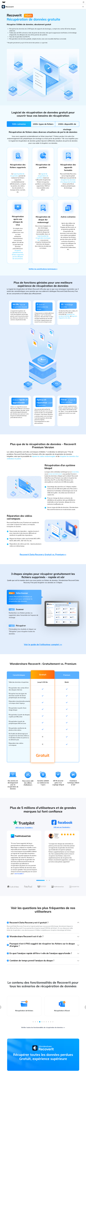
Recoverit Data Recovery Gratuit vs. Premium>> (43, 554)
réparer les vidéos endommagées (43, 456)
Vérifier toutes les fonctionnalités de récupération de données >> (43, 1027)
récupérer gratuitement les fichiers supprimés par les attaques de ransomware (18, 254)
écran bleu (75, 472)
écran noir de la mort (55, 474)
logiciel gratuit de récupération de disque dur (43, 238)
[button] (36, 880)
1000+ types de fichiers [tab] (43, 124)
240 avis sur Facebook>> (62, 827)
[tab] (24, 597)
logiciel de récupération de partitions (42, 176)
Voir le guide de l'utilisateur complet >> (43, 644)
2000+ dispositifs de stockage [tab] (67, 126)
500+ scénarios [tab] (19, 124)
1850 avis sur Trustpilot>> (24, 827)
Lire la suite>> (25, 861)
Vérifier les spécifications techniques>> (43, 269)
